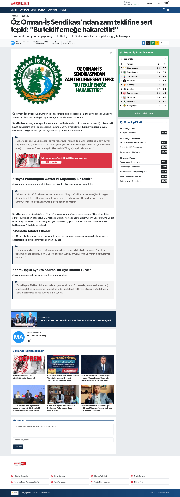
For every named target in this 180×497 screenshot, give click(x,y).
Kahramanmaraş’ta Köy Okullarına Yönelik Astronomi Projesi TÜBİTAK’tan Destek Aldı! (63, 378)
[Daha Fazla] (157, 43)
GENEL (14, 10)
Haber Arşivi (139, 482)
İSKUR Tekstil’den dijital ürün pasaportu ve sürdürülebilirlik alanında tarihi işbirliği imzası (26, 408)
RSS (15, 493)
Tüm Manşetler (60, 482)
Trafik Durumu (139, 476)
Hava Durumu (59, 476)
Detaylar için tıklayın (143, 113)
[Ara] (164, 10)
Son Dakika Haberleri (102, 482)
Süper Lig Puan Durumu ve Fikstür (27, 482)
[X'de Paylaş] (148, 43)
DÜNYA (41, 10)
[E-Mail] (29, 341)
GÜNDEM (24, 10)
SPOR (33, 10)
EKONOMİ (52, 10)
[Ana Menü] (167, 10)
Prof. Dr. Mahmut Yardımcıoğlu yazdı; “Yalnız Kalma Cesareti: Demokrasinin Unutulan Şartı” (95, 378)
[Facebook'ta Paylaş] (143, 43)
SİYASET (64, 10)
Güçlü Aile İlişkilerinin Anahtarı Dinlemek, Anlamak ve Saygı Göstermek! (61, 408)
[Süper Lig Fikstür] (166, 122)
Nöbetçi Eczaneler (21, 476)
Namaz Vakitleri (100, 476)
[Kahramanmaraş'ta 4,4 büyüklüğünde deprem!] (29, 364)
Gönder (18, 447)
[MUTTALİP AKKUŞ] (19, 337)
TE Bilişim (165, 493)
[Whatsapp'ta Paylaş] (152, 43)
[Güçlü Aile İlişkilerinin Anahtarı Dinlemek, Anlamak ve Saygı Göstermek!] (63, 394)
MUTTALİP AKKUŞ (36, 335)
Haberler (14, 16)
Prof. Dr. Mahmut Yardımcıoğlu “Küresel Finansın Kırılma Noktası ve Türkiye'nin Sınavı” (96, 408)
